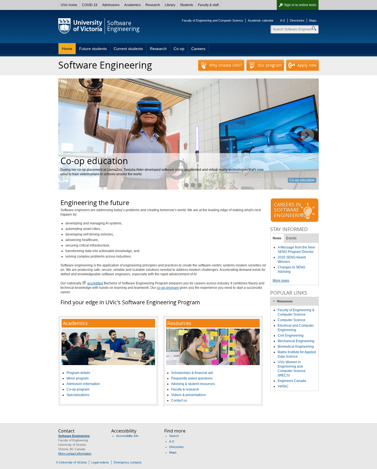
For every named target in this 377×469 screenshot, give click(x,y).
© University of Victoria (71, 462)
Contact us (179, 400)
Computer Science (292, 320)
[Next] (307, 135)
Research (152, 5)
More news (281, 280)
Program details (78, 373)
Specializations (78, 395)
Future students (93, 48)
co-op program (168, 288)
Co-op (179, 48)
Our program (269, 65)
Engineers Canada (292, 381)
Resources (285, 301)
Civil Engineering (291, 335)
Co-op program (78, 389)
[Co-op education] (188, 134)
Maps (313, 20)
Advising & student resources (193, 384)
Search (174, 435)
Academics (132, 5)
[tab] (294, 301)
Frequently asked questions (192, 378)
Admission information (83, 384)
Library (170, 5)
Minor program (78, 378)
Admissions (111, 5)
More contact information (74, 453)
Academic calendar (261, 20)
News (277, 238)
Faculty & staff (208, 5)
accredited (95, 283)
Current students (128, 48)
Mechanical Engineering (296, 341)
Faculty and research (186, 185)
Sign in (300, 5)
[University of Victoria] (80, 26)
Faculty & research (185, 389)
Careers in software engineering (199, 185)
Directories (297, 20)
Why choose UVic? (225, 65)
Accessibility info (127, 435)
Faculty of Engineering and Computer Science (212, 20)
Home (67, 48)
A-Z (282, 20)
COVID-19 (89, 5)
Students (186, 5)
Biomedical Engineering (296, 347)
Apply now (307, 65)
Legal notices (100, 462)
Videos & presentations (188, 395)
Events (291, 238)
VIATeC (283, 386)
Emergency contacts (128, 462)
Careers (198, 48)
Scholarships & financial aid (192, 373)
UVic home (69, 5)
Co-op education (302, 180)
